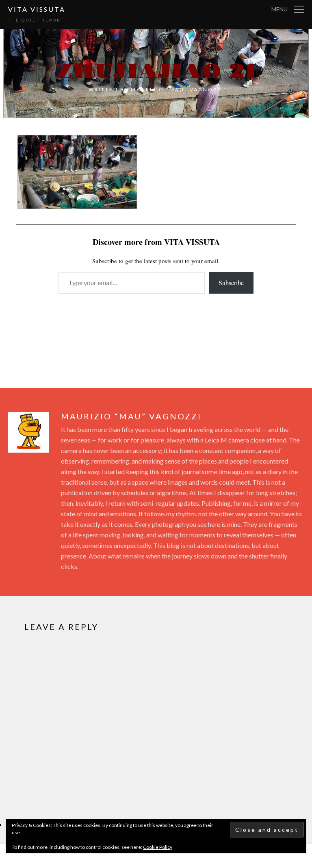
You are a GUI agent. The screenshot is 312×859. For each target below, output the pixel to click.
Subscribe (231, 282)
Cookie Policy (157, 847)
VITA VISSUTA (36, 9)
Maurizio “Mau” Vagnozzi (177, 89)
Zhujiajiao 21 (156, 71)
